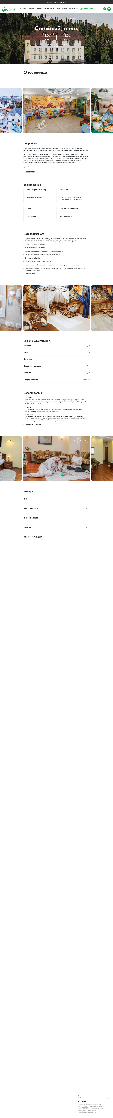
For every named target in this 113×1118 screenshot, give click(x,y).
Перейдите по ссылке (34, 197)
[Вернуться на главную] (9, 9)
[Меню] (109, 8)
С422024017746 (29, 172)
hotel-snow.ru (31, 216)
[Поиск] (104, 9)
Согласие (85, 1107)
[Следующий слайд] (86, 92)
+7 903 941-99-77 (66, 197)
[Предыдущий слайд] (80, 92)
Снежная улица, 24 (66, 216)
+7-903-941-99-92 (31, 274)
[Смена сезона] (81, 9)
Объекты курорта (47, 18)
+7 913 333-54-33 (65, 199)
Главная (39, 18)
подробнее (62, 2)
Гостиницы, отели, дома (59, 18)
